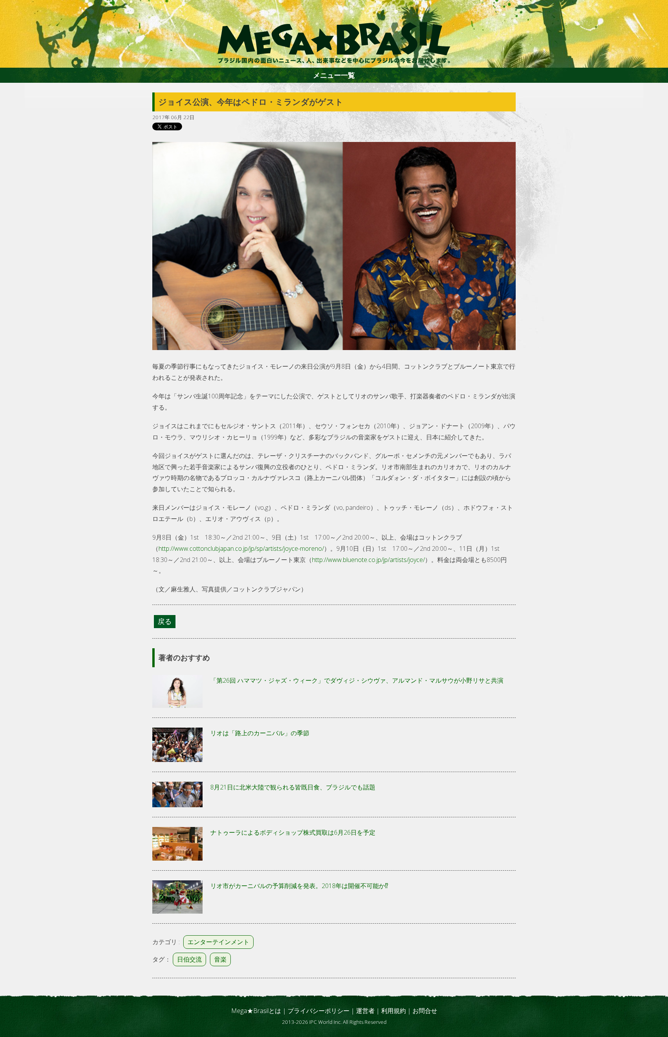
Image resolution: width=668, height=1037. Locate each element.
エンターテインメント (218, 942)
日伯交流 (189, 959)
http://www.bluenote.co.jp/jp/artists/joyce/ (368, 559)
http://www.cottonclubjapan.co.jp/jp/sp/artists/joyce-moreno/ (241, 548)
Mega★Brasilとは (256, 1010)
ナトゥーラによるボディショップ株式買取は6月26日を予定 (292, 832)
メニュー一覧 (334, 75)
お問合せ (424, 1010)
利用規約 (393, 1010)
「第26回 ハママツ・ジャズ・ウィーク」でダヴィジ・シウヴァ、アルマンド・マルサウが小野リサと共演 (356, 680)
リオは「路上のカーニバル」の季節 (259, 733)
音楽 (220, 959)
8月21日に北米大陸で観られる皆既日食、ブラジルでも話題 (292, 787)
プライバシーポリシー (318, 1010)
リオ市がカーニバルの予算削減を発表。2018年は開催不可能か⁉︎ (299, 886)
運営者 (365, 1010)
